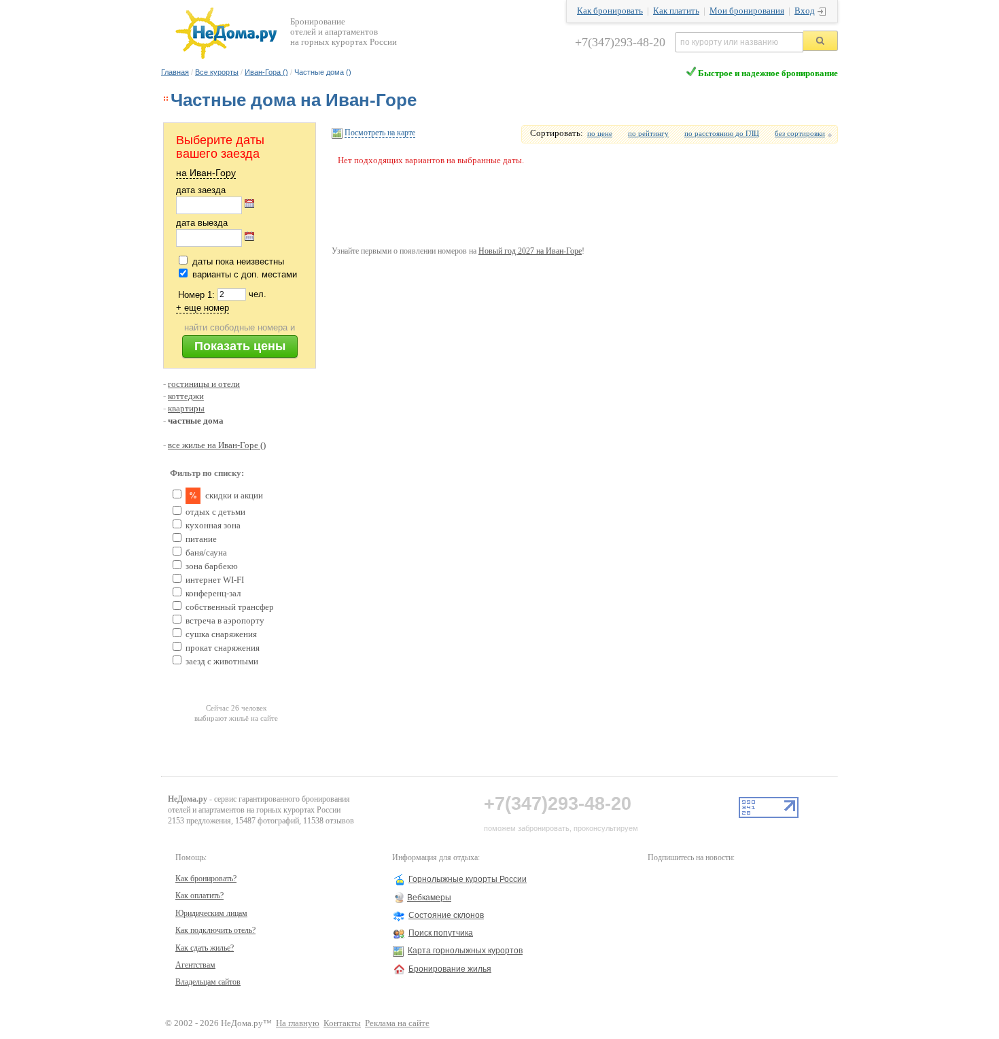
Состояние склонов (446, 915)
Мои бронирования (746, 11)
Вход (804, 11)
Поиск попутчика (440, 933)
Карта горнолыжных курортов (465, 950)
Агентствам (195, 965)
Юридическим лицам (211, 913)
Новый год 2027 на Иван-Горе (530, 251)
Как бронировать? (205, 878)
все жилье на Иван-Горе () (217, 445)
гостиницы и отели (204, 384)
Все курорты (217, 72)
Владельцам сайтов (208, 982)
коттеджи (186, 396)
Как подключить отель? (215, 930)
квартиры (186, 408)
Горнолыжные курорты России (467, 879)
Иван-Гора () (266, 72)
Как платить (676, 11)
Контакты (342, 1023)
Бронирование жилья (449, 969)
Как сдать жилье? (204, 948)
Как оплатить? (199, 895)
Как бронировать (610, 11)
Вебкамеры (429, 897)
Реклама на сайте (397, 1023)
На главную (297, 1023)
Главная (175, 72)
